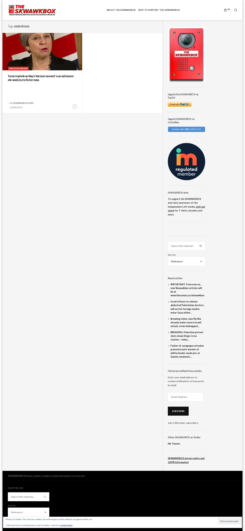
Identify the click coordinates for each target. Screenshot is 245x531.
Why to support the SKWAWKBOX (159, 10)
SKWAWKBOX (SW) (23, 103)
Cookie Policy (66, 525)
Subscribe (178, 411)
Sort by (172, 254)
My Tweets (174, 443)
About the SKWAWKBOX (121, 10)
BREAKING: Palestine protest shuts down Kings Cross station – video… (186, 336)
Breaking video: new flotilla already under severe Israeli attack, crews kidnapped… (185, 322)
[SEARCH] (234, 10)
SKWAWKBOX (17, 475)
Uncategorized (18, 68)
